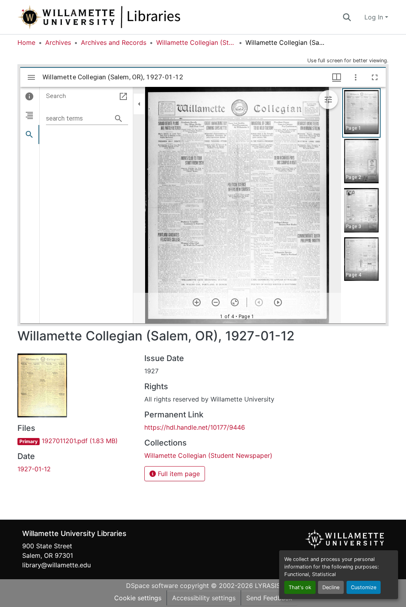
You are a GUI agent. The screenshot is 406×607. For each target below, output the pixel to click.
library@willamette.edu (56, 565)
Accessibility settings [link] (204, 598)
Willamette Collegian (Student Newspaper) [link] (196, 42)
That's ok (300, 587)
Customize (363, 587)
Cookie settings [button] (137, 598)
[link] (76, 441)
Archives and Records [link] (113, 42)
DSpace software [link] (152, 586)
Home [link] (26, 42)
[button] (125, 17)
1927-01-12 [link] (34, 469)
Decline (330, 587)
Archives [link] (58, 42)
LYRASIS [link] (267, 586)
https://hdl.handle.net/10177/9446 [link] (194, 427)
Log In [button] (374, 17)
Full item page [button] (178, 474)
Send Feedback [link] (269, 598)
